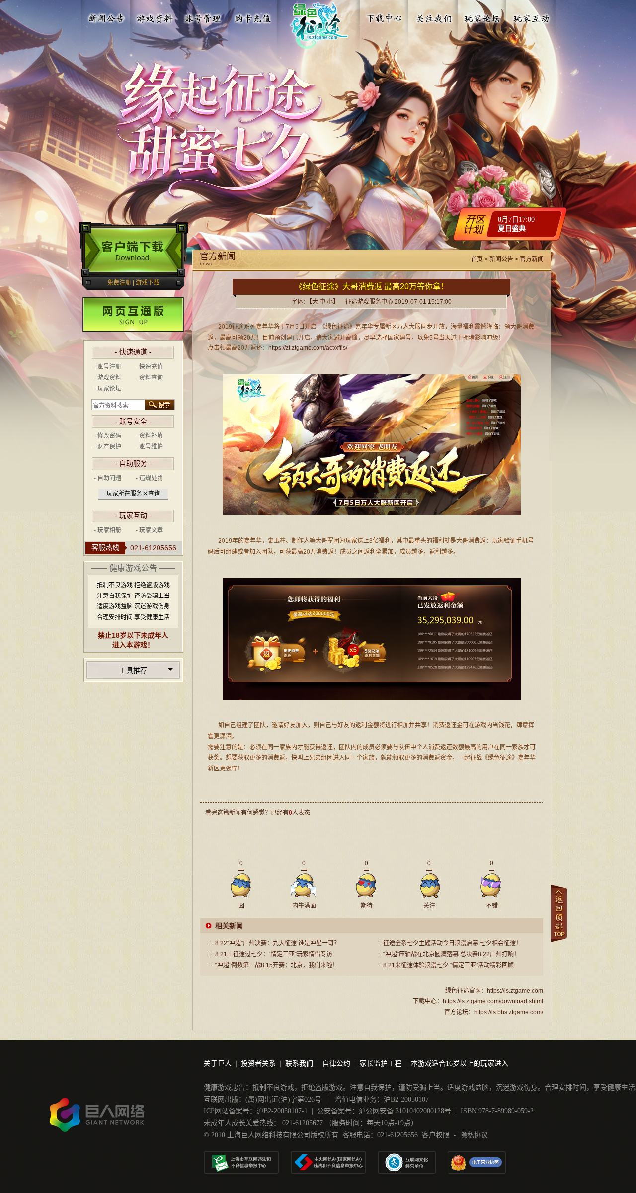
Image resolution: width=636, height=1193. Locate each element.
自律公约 (336, 1063)
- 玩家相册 (107, 530)
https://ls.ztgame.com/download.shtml (493, 1001)
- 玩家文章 (149, 530)
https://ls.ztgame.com (515, 990)
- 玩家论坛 (107, 388)
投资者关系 (258, 1063)
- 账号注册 (107, 366)
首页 (477, 259)
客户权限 (436, 1135)
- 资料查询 (149, 377)
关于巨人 (218, 1063)
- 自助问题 (107, 478)
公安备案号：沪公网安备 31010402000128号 (384, 1111)
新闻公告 (106, 16)
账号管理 (203, 16)
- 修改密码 (107, 435)
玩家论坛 (482, 16)
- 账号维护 (149, 446)
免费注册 (119, 282)
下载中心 (385, 16)
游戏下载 (147, 282)
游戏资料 (155, 16)
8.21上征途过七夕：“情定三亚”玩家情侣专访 (273, 954)
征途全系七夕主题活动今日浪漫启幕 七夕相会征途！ (452, 943)
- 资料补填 (149, 435)
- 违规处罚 (149, 478)
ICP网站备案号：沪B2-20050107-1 (256, 1111)
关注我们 (433, 16)
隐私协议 (474, 1135)
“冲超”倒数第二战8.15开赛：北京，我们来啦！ (276, 965)
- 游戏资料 (107, 377)
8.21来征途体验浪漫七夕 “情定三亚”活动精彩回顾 (448, 965)
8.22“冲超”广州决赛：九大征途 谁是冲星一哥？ (277, 943)
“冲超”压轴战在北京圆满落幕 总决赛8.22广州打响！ (451, 954)
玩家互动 (531, 16)
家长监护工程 (380, 1063)
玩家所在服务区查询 (133, 493)
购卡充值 (252, 16)
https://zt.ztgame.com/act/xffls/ (307, 347)
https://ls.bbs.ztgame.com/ (508, 1012)
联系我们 (299, 1063)
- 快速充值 (149, 366)
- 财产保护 (107, 446)
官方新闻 (532, 259)
